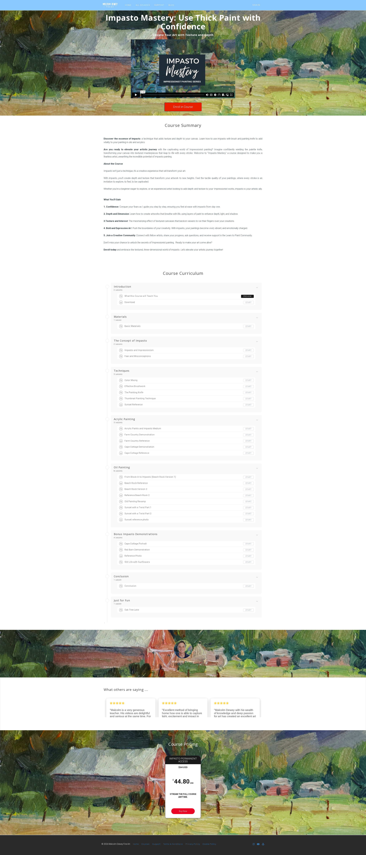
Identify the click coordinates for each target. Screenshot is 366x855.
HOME (128, 5)
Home (136, 844)
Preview (247, 296)
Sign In (256, 5)
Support (156, 844)
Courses (145, 844)
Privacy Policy (193, 844)
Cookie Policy (209, 844)
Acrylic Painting (124, 419)
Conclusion (121, 576)
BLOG (171, 5)
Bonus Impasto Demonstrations (135, 534)
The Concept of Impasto (130, 340)
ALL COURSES (143, 5)
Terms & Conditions (173, 844)
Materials (120, 316)
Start (248, 302)
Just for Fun (122, 600)
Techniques (121, 370)
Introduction (122, 286)
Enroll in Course (183, 107)
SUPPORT (159, 5)
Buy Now (183, 811)
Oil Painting (122, 467)
